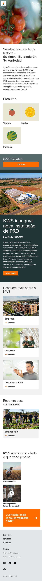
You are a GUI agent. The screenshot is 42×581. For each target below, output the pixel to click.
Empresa (7, 539)
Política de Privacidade (11, 557)
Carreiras (7, 543)
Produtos (7, 535)
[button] (12, 496)
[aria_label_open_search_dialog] (33, 3)
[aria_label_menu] (38, 3)
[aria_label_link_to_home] (3, 3)
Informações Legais (10, 553)
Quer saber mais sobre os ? (16, 517)
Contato (6, 549)
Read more (10, 273)
